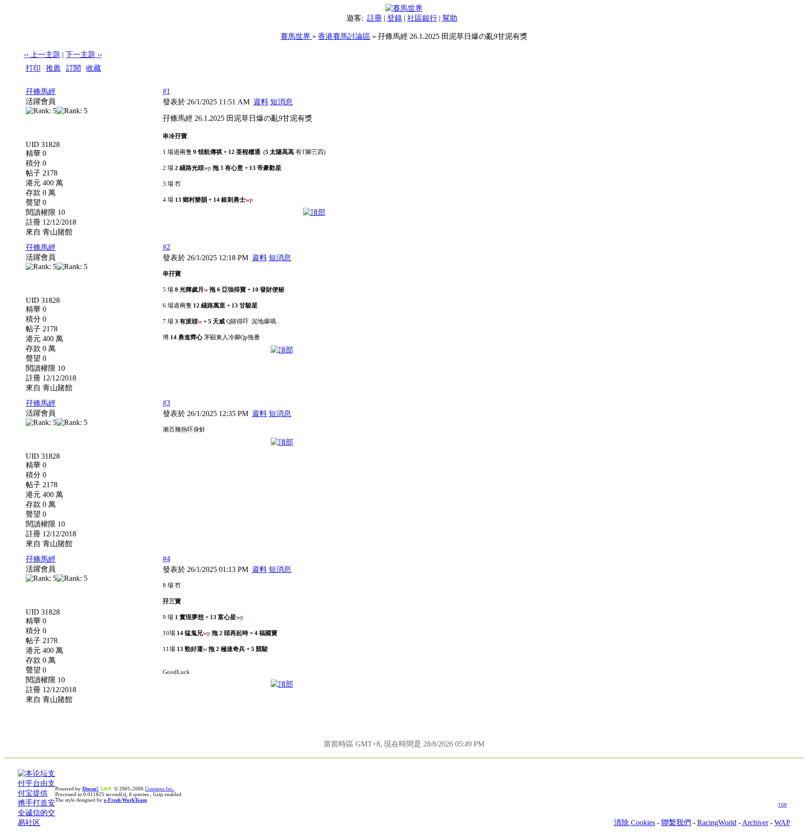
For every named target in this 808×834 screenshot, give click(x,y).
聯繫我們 (676, 823)
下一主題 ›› (83, 55)
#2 (166, 247)
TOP (782, 805)
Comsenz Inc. (159, 788)
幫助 (449, 18)
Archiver (755, 823)
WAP (782, 823)
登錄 (394, 18)
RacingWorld (716, 823)
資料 (260, 102)
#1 (166, 91)
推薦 (53, 68)
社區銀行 (422, 18)
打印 (33, 68)
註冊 (374, 18)
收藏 (93, 68)
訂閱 (73, 68)
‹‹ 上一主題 (42, 55)
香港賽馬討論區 (344, 36)
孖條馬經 (41, 91)
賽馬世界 (296, 36)
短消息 (281, 102)
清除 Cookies (634, 823)
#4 (166, 559)
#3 (166, 403)
